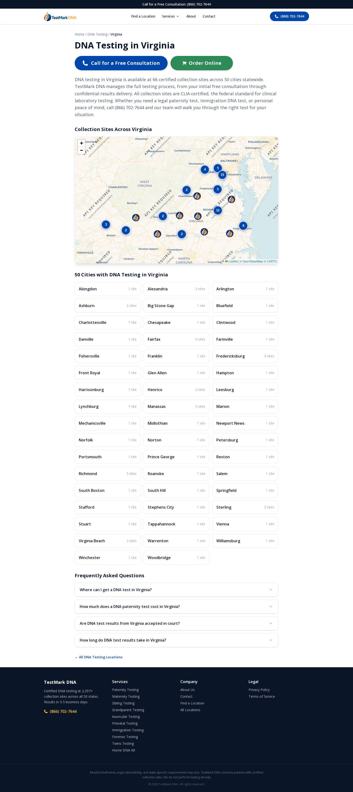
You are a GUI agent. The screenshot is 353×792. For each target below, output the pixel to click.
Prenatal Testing (125, 723)
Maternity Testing (126, 696)
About (191, 16)
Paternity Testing (125, 689)
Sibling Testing (123, 703)
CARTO (272, 261)
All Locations (190, 710)
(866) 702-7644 (292, 16)
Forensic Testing (125, 736)
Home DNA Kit (123, 750)
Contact (209, 16)
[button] (136, 217)
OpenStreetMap (253, 261)
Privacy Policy (259, 689)
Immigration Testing (128, 730)
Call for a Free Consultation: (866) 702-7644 (176, 4)
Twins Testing (123, 743)
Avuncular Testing (126, 716)
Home (79, 34)
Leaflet (232, 261)
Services (168, 16)
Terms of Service (262, 696)
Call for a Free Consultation (125, 63)
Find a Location (143, 16)
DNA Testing (97, 34)
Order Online (205, 63)
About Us (187, 689)
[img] (176, 200)
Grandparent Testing (128, 710)
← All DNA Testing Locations (98, 657)
